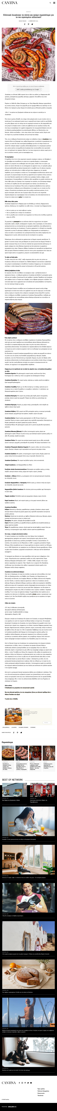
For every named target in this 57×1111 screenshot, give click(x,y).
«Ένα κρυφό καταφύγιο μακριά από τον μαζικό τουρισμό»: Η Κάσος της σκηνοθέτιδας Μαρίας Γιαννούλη (25, 954)
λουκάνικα (46, 139)
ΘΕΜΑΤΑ (28, 11)
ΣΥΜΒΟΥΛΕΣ (5, 762)
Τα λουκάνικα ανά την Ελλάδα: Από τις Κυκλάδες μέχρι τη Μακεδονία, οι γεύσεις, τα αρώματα (21, 766)
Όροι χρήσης (41, 1089)
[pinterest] (28, 24)
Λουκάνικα (33, 727)
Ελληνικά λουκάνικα (23, 727)
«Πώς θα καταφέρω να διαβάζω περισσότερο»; (12, 915)
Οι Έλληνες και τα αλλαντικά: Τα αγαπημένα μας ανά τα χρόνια (48, 766)
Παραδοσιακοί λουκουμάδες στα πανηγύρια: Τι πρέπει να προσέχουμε (30, 713)
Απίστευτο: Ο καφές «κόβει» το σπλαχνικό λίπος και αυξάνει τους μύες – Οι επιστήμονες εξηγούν (24, 877)
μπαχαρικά (16, 221)
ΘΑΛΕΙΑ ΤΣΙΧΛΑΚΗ (22, 21)
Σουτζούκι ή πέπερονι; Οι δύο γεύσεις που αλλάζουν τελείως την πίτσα (7, 766)
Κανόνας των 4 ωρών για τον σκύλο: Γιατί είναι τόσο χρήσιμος (16, 1070)
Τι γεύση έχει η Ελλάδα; (11, 699)
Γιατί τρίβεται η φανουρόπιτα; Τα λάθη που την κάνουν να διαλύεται (17, 992)
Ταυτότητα (40, 1095)
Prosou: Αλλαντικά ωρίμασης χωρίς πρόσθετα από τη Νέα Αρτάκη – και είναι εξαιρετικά (35, 766)
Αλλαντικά (14, 727)
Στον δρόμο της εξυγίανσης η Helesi (11, 800)
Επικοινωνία (41, 1093)
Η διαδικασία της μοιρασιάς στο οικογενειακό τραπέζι (19, 688)
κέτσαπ (34, 594)
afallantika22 (6, 727)
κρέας (20, 197)
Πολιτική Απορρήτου (43, 1091)
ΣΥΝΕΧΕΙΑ (46, 722)
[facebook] (25, 24)
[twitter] (32, 24)
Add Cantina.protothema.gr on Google (27, 89)
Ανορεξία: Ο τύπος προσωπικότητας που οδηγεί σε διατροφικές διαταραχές (19, 839)
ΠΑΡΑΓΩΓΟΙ (32, 762)
